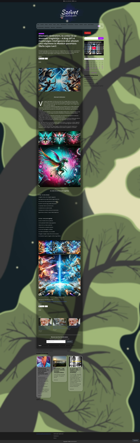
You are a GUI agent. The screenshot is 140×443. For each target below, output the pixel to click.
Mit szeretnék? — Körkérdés (43, 27)
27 (96, 67)
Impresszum (56, 435)
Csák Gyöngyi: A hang (88, 77)
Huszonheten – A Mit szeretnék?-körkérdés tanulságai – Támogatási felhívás (59, 370)
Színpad (81, 24)
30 (85, 69)
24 (88, 67)
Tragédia (73, 345)
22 (102, 66)
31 (88, 69)
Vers (38, 24)
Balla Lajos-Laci (45, 345)
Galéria (42, 24)
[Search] (102, 26)
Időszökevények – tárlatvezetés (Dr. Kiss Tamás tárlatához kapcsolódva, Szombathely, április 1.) (43, 372)
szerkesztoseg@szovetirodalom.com (43, 433)
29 (102, 67)
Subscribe (69, 341)
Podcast (76, 24)
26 (93, 67)
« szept (92, 72)
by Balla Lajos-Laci (42, 48)
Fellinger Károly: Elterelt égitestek (90, 79)
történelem (68, 345)
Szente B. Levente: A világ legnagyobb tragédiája (93, 85)
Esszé (54, 24)
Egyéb (85, 24)
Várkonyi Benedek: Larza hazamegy (91, 83)
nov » (96, 72)
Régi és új (53, 27)
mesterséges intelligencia (54, 345)
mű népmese (62, 345)
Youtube (75, 1)
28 (99, 67)
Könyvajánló (59, 27)
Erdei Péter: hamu (87, 81)
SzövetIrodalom (73, 441)
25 (91, 67)
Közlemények (63, 24)
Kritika (50, 24)
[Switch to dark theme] (99, 26)
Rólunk (55, 438)
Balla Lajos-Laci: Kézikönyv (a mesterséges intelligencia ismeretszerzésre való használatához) (59, 327)
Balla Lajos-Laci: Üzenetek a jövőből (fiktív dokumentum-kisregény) (53, 301)
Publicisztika (70, 24)
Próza (46, 24)
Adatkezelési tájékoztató (58, 433)
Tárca (58, 24)
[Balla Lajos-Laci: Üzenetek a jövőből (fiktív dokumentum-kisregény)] (73, 322)
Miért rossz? (91, 24)
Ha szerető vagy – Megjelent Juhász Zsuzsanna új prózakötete (74, 370)
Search (85, 36)
